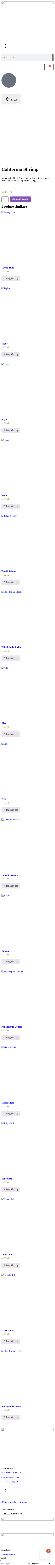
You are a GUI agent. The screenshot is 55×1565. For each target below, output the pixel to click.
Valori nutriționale (8, 1554)
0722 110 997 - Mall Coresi (11, 1473)
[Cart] (49, 67)
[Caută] (53, 57)
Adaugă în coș (20, 199)
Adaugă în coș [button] (11, 278)
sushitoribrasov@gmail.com (11, 1482)
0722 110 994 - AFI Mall (10, 1477)
